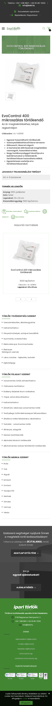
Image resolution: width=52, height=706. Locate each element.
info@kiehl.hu (28, 5)
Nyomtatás (19, 217)
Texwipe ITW (9, 491)
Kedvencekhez (34, 211)
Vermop (7, 507)
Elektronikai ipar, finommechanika (18, 344)
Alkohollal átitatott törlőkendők (17, 440)
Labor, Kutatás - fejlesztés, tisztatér (35, 52)
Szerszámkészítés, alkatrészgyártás (19, 322)
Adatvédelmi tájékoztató (26, 639)
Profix (6, 463)
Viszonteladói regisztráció (28, 12)
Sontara (7, 485)
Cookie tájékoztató (26, 644)
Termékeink (18, 52)
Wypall (6, 474)
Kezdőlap (9, 52)
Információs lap (26, 653)
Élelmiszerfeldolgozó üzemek (10, 350)
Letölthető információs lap (26, 658)
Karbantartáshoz (11, 328)
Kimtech (7, 480)
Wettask (7, 496)
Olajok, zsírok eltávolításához (16, 397)
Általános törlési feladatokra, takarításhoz (22, 418)
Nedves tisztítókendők (13, 435)
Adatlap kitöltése (25, 553)
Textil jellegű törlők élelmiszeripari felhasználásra (25, 413)
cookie (24, 698)
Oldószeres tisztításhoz (14, 386)
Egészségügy (9, 363)
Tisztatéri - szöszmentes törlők (17, 424)
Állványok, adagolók (12, 429)
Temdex (7, 501)
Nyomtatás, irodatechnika (15, 338)
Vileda (6, 512)
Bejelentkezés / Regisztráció (26, 15)
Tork (5, 469)
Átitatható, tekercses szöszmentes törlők (22, 408)
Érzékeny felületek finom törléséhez (19, 391)
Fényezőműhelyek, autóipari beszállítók (21, 333)
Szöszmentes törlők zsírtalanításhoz (20, 380)
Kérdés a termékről (14, 211)
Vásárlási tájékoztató (26, 649)
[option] (25, 75)
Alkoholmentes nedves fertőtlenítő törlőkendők (25, 446)
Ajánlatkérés (25, 587)
